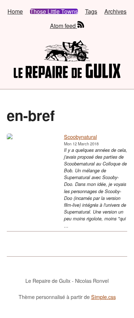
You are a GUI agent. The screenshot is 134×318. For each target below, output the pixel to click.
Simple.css (103, 296)
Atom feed (63, 25)
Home (15, 11)
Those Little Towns (54, 11)
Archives (115, 11)
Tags (91, 11)
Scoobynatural (80, 136)
